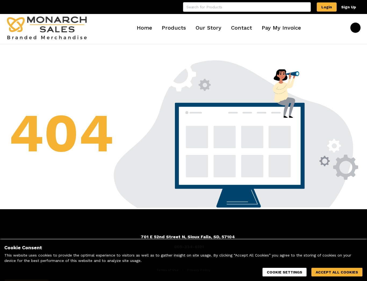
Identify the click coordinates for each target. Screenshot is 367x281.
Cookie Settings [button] (284, 272)
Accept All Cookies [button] (337, 272)
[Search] (306, 7)
